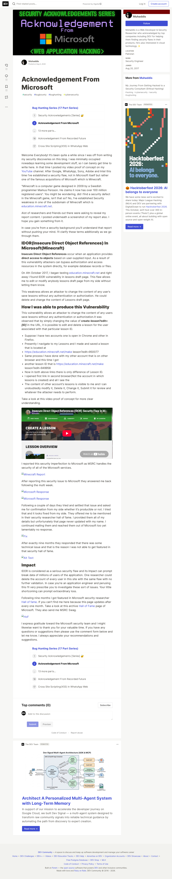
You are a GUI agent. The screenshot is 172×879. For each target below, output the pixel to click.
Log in (142, 3)
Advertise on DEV (94, 856)
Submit (32, 724)
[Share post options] (6, 107)
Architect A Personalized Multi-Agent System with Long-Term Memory (67, 801)
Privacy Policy (88, 864)
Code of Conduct (59, 733)
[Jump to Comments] (6, 77)
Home (14, 856)
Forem (54, 868)
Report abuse (77, 733)
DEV (96, 868)
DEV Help (80, 856)
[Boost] (6, 97)
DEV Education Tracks (63, 856)
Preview (47, 724)
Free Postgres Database (77, 860)
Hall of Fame (86, 606)
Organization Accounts (115, 856)
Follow (146, 23)
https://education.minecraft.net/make (48, 351)
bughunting (55, 94)
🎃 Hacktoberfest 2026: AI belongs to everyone (146, 190)
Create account (159, 3)
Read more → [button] (31, 828)
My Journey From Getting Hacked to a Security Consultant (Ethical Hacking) (145, 90)
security (27, 94)
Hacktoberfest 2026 (156, 206)
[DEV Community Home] (5, 3)
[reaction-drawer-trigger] (6, 66)
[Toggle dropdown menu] (117, 744)
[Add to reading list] (6, 88)
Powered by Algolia (91, 4)
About (145, 856)
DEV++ (40, 856)
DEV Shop (94, 860)
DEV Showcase (134, 856)
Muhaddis (33, 61)
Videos (48, 856)
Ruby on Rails (80, 870)
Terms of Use (102, 864)
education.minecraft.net (37, 206)
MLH (104, 860)
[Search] (14, 3)
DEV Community (45, 852)
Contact (154, 856)
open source (69, 868)
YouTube (27, 171)
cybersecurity (71, 94)
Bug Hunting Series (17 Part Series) (55, 108)
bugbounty (40, 94)
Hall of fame (29, 602)
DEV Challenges (27, 856)
